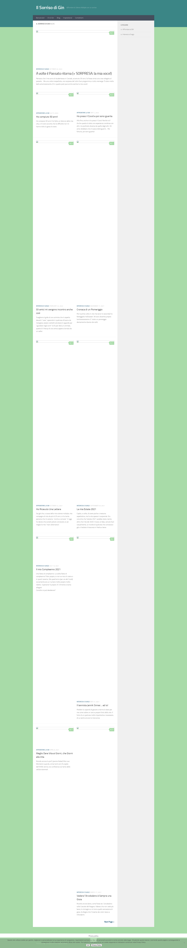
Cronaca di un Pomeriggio (89, 309)
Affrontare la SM (42, 113)
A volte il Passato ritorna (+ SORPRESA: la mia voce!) (74, 73)
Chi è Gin (51, 18)
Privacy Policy (96, 945)
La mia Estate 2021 (86, 509)
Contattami (79, 18)
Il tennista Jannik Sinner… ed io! (92, 705)
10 (72, 143)
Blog (58, 18)
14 (72, 729)
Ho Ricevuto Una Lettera (48, 509)
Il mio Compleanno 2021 (48, 569)
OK (88, 945)
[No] (184, 943)
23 (72, 95)
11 (112, 143)
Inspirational (67, 18)
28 (112, 95)
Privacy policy (93, 936)
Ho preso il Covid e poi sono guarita (94, 116)
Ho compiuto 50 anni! (47, 116)
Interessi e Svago (42, 69)
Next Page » (109, 922)
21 (112, 33)
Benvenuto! (40, 18)
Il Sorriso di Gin (50, 7)
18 (112, 729)
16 (72, 343)
